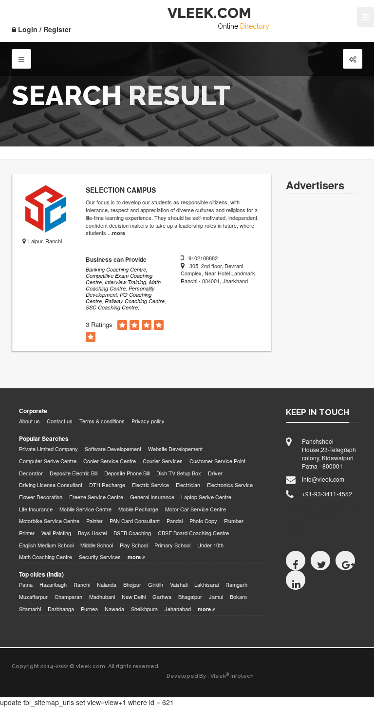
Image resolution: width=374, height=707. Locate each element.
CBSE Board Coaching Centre (193, 533)
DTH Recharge (107, 485)
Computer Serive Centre (47, 461)
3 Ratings (99, 324)
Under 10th (210, 545)
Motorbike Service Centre (49, 521)
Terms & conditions (102, 421)
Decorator (31, 473)
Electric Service (150, 485)
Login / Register (43, 29)
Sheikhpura (144, 609)
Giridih (155, 584)
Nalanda (106, 584)
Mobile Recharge (138, 509)
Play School (134, 545)
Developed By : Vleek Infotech (210, 675)
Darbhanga (61, 609)
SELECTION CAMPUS (121, 190)
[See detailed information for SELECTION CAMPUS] (46, 208)
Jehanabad (178, 609)
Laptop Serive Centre (206, 497)
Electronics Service (230, 485)
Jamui (216, 596)
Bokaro (238, 596)
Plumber (233, 521)
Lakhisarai (206, 584)
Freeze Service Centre (96, 497)
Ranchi (82, 584)
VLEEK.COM (209, 12)
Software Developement (113, 449)
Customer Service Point (217, 461)
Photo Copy (203, 521)
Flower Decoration (40, 497)
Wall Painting (56, 533)
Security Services (100, 557)
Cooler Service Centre (109, 461)
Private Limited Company (48, 449)
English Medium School (46, 545)
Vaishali (178, 584)
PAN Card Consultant (135, 521)
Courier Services (163, 461)
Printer (27, 533)
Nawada (114, 609)
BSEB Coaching (132, 533)
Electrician (188, 485)
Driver (215, 473)
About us (29, 421)
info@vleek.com (323, 479)
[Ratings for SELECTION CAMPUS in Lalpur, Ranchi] (122, 325)
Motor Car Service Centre (195, 509)
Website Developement (175, 449)
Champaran (68, 596)
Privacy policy (148, 421)
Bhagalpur (190, 596)
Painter (94, 521)
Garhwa (161, 596)
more (118, 232)
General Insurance (152, 497)
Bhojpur (132, 584)
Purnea (89, 609)
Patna (26, 584)
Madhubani (102, 596)
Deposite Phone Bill (127, 473)
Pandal (175, 521)
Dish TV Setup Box (178, 473)
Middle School (96, 545)
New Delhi (134, 596)
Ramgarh (236, 584)
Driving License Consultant (50, 485)
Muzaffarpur (33, 596)
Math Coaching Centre (45, 557)
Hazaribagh (53, 584)
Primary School (172, 545)
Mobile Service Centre (85, 509)
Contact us (60, 421)
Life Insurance (36, 509)
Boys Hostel (92, 533)
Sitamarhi (30, 609)
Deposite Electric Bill (73, 473)
